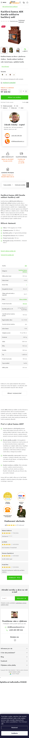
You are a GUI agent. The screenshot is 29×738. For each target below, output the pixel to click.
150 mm (25, 303)
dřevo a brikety (23, 299)
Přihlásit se (21, 598)
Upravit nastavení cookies (14, 672)
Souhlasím (14, 733)
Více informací (5, 66)
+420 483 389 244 (16, 135)
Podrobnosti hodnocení (22, 21)
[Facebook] (15, 640)
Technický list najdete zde (7, 255)
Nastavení (14, 728)
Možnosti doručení (9, 83)
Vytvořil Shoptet (15, 673)
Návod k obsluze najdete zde (8, 251)
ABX (27, 102)
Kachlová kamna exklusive (23, 271)
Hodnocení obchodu (14, 521)
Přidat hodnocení (14, 393)
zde (2, 724)
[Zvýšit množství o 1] (26, 91)
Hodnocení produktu (20, 185)
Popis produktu (7, 185)
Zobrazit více (14, 578)
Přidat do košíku (14, 97)
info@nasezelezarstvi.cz (17, 141)
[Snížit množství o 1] (20, 91)
